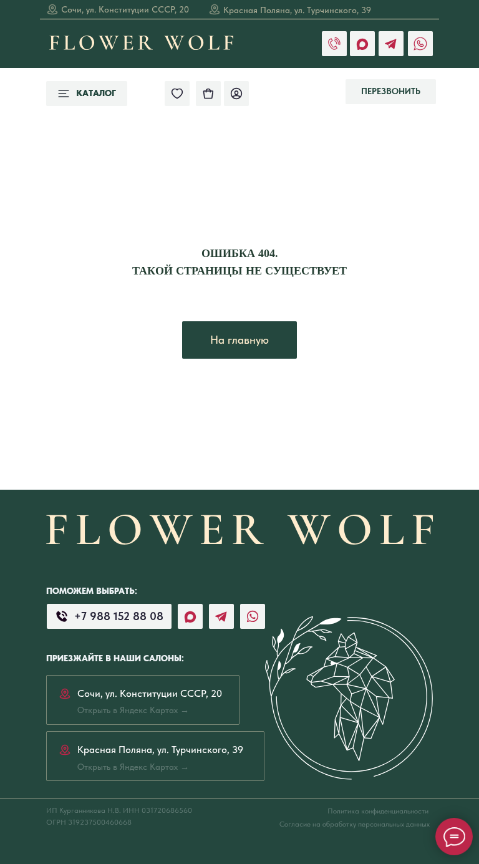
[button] (391, 91)
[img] (208, 93)
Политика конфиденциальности (377, 811)
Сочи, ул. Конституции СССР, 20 (125, 9)
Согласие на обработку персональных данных (354, 824)
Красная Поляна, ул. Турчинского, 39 (297, 10)
